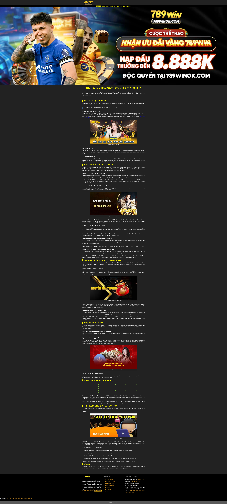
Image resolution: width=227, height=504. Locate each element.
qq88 (141, 116)
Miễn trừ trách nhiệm (109, 485)
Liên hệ (106, 491)
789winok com (141, 479)
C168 (87, 97)
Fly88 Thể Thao (93, 179)
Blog (124, 6)
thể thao (103, 6)
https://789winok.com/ (87, 468)
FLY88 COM (87, 117)
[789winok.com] (88, 3)
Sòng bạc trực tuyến (86, 395)
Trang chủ (98, 6)
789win (83, 480)
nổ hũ (121, 6)
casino (107, 6)
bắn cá (111, 6)
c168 (133, 492)
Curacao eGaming (116, 114)
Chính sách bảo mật (109, 479)
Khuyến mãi (128, 6)
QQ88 (83, 153)
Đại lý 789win (108, 489)
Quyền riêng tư (108, 487)
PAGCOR (103, 114)
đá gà (115, 6)
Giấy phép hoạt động (109, 483)
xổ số (118, 6)
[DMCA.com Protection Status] (98, 490)
